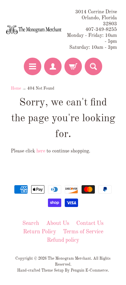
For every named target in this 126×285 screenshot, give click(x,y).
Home (16, 88)
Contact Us (90, 223)
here (40, 151)
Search (30, 223)
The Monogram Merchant (69, 259)
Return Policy (39, 232)
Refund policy (63, 240)
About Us (57, 223)
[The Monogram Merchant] (34, 30)
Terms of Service (83, 232)
